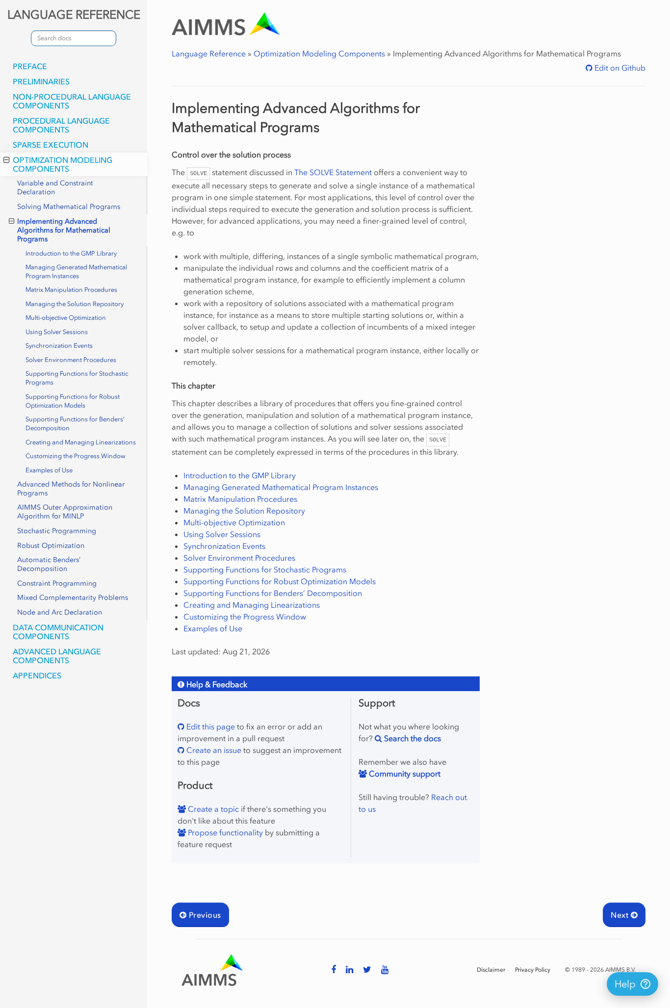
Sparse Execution (50, 145)
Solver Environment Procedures (71, 359)
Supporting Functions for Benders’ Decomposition (75, 423)
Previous (203, 915)
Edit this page (209, 726)
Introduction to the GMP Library (71, 253)
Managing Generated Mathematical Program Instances (76, 271)
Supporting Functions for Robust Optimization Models (73, 401)
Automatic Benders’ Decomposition (48, 564)
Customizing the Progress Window (76, 456)
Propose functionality (224, 832)
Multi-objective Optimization (66, 317)
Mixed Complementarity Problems (72, 598)
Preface (30, 66)
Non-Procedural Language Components (72, 101)
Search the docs (411, 738)
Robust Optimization (50, 546)
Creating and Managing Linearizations (81, 442)
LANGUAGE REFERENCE (73, 14)
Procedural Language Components (61, 125)
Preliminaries (41, 81)
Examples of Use (49, 470)
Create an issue (212, 750)
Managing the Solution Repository (75, 304)
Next (620, 915)
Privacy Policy (532, 969)
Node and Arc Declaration (59, 612)
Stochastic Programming (56, 531)
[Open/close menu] (6, 159)
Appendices (37, 675)
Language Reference (209, 53)
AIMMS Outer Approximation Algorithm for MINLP (64, 511)
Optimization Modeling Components (62, 164)
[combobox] (73, 38)
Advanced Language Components (57, 655)
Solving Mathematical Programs (68, 207)
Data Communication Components (58, 631)
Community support (403, 773)
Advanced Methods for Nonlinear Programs (71, 488)
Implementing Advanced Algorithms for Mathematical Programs (63, 230)
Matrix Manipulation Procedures (71, 289)
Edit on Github (619, 68)
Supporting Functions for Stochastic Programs (77, 378)
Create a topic (212, 809)
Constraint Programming (57, 583)
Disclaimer (491, 969)
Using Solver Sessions (57, 332)
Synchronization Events (59, 345)
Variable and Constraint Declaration (55, 187)
